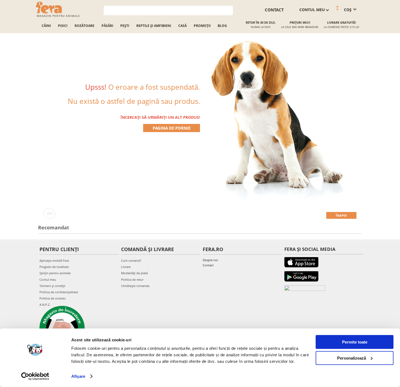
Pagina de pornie (171, 128)
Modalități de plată (134, 273)
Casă (182, 25)
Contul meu (47, 279)
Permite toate (354, 342)
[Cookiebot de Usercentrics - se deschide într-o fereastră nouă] (35, 376)
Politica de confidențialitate (58, 292)
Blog (222, 25)
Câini (46, 25)
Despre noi (210, 260)
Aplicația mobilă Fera (54, 260)
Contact (208, 265)
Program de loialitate (54, 267)
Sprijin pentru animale (55, 273)
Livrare (126, 267)
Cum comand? (131, 260)
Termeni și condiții (52, 286)
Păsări (107, 25)
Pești (124, 25)
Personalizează (351, 357)
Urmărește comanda (135, 286)
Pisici (62, 25)
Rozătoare (84, 25)
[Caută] (229, 10)
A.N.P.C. (45, 304)
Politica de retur (132, 279)
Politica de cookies (52, 298)
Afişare (78, 376)
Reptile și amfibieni (153, 25)
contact (274, 10)
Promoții (202, 25)
